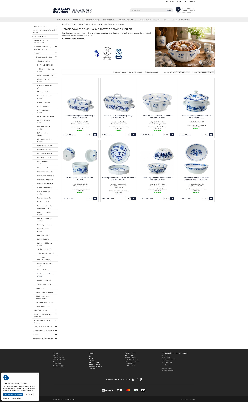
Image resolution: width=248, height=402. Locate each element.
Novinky (91, 360)
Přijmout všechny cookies (13, 394)
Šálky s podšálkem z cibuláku (44, 244)
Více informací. (28, 390)
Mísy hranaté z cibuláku (45, 176)
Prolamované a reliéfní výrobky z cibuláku (45, 207)
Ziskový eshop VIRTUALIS (187, 399)
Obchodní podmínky (95, 366)
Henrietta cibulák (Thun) (44, 302)
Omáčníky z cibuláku (44, 187)
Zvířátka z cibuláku (44, 280)
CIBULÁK (37, 53)
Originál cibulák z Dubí (44, 57)
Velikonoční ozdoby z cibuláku (44, 265)
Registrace (182, 1)
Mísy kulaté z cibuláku (45, 172)
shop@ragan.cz (58, 356)
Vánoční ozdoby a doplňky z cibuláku (44, 258)
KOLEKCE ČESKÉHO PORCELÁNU (41, 42)
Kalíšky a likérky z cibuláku (43, 121)
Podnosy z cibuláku (44, 198)
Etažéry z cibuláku (43, 92)
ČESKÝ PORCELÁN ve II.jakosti (42, 322)
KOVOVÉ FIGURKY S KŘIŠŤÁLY (149, 20)
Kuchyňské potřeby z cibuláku (44, 140)
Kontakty (92, 368)
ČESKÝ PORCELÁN (108, 20)
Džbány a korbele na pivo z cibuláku (44, 87)
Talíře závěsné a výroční (45, 253)
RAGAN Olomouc (69, 399)
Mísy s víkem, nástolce (45, 184)
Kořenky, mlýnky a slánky (43, 134)
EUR (193, 1)
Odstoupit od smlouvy (168, 370)
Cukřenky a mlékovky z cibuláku (45, 70)
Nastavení (29, 394)
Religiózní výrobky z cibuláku (44, 220)
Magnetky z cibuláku (44, 153)
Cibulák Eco (40, 288)
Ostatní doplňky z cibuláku (43, 193)
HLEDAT (168, 10)
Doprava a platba (94, 364)
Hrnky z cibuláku (43, 106)
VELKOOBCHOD (94, 362)
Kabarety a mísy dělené (45, 116)
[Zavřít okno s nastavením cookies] (37, 374)
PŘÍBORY (165, 20)
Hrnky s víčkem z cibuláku (43, 111)
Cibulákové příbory (42, 306)
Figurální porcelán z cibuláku (44, 97)
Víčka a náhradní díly (44, 284)
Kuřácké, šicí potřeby (44, 145)
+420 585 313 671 (130, 365)
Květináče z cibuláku (44, 149)
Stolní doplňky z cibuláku (43, 230)
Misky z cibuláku (43, 168)
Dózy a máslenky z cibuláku (44, 80)
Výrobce (195, 72)
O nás (91, 358)
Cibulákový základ (43, 61)
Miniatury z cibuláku (44, 157)
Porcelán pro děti (40, 310)
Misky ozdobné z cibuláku (43, 163)
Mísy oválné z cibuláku (45, 180)
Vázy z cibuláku (42, 270)
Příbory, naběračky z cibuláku (44, 213)
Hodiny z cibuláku (43, 102)
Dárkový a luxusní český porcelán (42, 315)
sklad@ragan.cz (131, 363)
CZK (190, 1)
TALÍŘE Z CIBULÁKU (44, 249)
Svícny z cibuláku (43, 235)
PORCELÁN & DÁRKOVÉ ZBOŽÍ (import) (86, 20)
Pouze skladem (152, 72)
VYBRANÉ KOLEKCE (63, 20)
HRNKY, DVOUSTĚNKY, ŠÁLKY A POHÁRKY (42, 48)
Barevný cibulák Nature (44, 292)
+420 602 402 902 (59, 357)
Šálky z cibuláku (43, 239)
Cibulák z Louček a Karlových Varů (42, 297)
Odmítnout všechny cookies (12, 398)
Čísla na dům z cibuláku (46, 75)
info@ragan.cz (167, 365)
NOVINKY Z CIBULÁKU (45, 65)
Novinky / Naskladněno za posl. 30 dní (128, 72)
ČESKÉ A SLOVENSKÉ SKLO (127, 20)
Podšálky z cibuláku (44, 202)
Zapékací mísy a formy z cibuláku (46, 275)
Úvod (90, 356)
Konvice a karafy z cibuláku (43, 128)
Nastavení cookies (167, 368)
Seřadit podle (169, 72)
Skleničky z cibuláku (44, 225)
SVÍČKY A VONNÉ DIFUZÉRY (181, 20)
